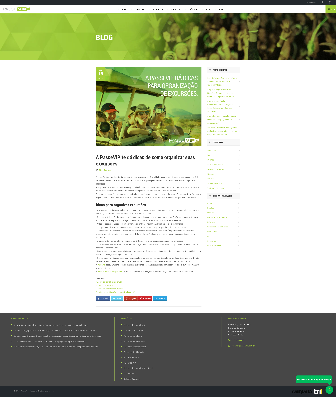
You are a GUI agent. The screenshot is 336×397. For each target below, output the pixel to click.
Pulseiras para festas (105, 285)
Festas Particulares (215, 164)
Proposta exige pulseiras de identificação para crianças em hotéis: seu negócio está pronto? (221, 93)
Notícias (210, 174)
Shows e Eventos (214, 183)
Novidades (211, 178)
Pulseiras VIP (130, 362)
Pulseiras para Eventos (134, 341)
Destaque (211, 150)
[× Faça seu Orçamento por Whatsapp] (329, 390)
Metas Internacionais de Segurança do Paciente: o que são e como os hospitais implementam (222, 131)
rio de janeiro (213, 231)
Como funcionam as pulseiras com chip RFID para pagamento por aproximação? (222, 119)
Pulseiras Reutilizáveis (134, 352)
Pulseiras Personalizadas (135, 346)
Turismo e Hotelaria (215, 188)
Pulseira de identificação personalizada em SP (115, 292)
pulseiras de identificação (217, 227)
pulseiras (211, 222)
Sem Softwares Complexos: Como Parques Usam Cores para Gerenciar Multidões (222, 81)
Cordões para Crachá (133, 330)
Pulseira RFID (130, 373)
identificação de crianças (217, 217)
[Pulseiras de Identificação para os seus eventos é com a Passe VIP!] (17, 9)
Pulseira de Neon (131, 357)
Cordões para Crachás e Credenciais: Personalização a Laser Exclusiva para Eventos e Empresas (57, 336)
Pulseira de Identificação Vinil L (111, 271)
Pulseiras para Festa (133, 336)
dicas (209, 203)
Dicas (101, 170)
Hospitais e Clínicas (215, 169)
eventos (210, 208)
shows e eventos (214, 245)
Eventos (107, 170)
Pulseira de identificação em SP (109, 282)
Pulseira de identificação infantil (109, 288)
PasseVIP (101, 265)
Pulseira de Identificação (135, 325)
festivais (210, 212)
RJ (208, 236)
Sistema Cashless (132, 379)
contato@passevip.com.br (243, 345)
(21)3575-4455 (237, 340)
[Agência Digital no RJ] (318, 391)
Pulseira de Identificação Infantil (138, 368)
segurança (211, 241)
